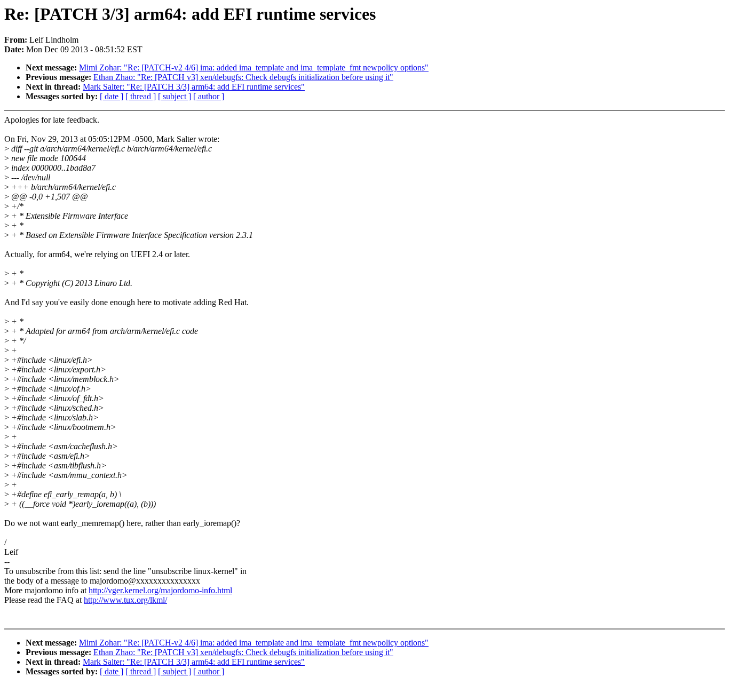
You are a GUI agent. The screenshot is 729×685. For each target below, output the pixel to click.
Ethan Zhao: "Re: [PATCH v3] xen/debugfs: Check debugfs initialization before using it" (243, 77)
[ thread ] (140, 96)
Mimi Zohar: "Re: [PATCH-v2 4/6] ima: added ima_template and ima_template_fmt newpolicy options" (254, 67)
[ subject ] (174, 96)
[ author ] (208, 96)
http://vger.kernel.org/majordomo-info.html (160, 590)
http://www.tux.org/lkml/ (125, 599)
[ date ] (111, 96)
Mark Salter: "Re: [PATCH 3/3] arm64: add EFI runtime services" (194, 86)
